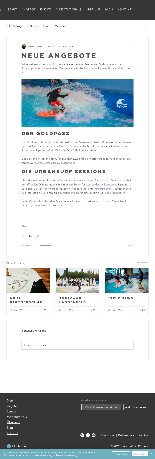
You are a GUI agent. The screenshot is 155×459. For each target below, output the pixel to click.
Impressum (108, 435)
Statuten (142, 435)
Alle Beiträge (14, 26)
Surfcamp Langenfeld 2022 (72, 300)
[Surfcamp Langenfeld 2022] (77, 280)
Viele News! (121, 298)
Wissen (60, 26)
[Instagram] (82, 435)
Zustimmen (139, 453)
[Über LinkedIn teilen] (30, 236)
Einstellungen (121, 453)
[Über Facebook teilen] (22, 236)
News (33, 26)
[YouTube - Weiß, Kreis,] (94, 435)
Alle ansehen (142, 262)
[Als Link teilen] (37, 236)
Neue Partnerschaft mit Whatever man (27, 300)
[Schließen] (151, 454)
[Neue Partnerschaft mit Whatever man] (28, 280)
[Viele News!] (126, 280)
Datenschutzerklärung (66, 455)
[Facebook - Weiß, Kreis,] (88, 435)
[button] (144, 26)
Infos (46, 26)
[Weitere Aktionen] (132, 46)
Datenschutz (126, 435)
